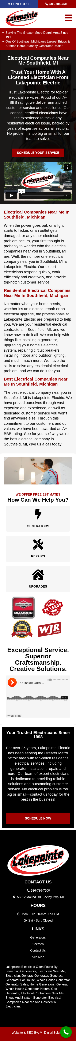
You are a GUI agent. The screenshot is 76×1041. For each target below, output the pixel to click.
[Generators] (38, 514)
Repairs (38, 556)
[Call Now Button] (66, 1032)
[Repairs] (38, 544)
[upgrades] (38, 574)
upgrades (38, 586)
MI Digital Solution (52, 1032)
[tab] (38, 986)
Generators (38, 526)
